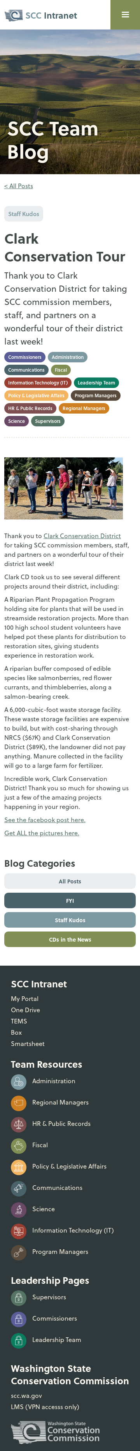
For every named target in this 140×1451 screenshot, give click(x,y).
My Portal (24, 998)
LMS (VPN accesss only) (45, 1407)
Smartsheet (28, 1043)
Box (16, 1032)
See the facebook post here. (45, 820)
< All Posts (18, 186)
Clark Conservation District (82, 536)
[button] (125, 14)
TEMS (19, 1021)
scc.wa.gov (26, 1395)
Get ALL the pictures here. (41, 833)
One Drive (25, 1010)
